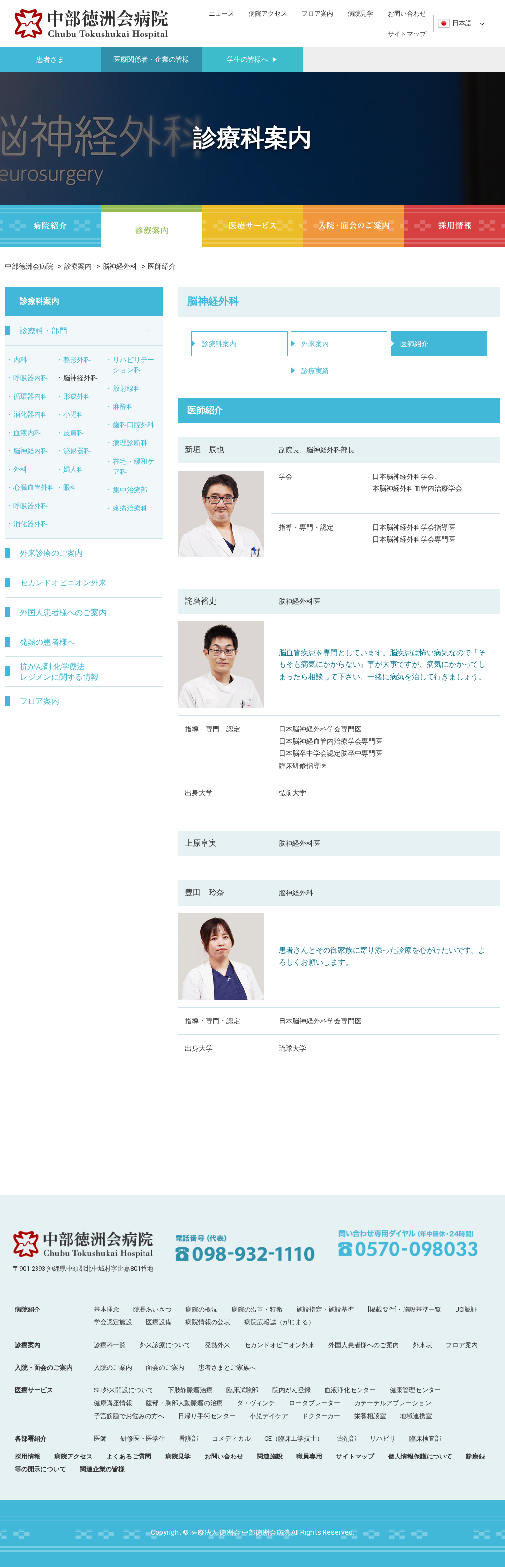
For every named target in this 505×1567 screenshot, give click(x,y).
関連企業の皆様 (102, 1469)
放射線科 (127, 388)
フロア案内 (317, 13)
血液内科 (27, 433)
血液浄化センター (350, 1390)
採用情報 (27, 1456)
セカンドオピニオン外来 (63, 582)
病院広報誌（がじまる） (279, 1322)
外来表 (422, 1344)
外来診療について (165, 1344)
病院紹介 (27, 1309)
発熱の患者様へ (47, 642)
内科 (20, 360)
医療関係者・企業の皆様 (151, 59)
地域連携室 (416, 1416)
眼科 (70, 487)
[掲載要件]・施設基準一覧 (404, 1309)
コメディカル (231, 1438)
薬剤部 (346, 1438)
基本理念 (106, 1309)
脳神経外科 (120, 266)
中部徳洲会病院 (29, 266)
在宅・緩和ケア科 (133, 466)
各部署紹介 (31, 1438)
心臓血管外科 (34, 487)
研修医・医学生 (142, 1438)
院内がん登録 (291, 1390)
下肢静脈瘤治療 (190, 1390)
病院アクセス (268, 13)
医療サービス (34, 1390)
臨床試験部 (242, 1390)
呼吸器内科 (30, 378)
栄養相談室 (370, 1416)
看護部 (188, 1438)
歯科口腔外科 (133, 425)
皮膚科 (73, 433)
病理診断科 (130, 443)
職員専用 (309, 1456)
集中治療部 (130, 490)
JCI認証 (466, 1309)
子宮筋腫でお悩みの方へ (129, 1416)
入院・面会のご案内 (43, 1367)
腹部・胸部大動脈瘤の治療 (184, 1403)
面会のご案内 (165, 1367)
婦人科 (73, 469)
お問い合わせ (407, 13)
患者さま (50, 59)
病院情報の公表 (207, 1322)
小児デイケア (269, 1416)
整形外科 (77, 360)
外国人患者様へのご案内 (63, 612)
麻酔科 (123, 406)
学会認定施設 (113, 1322)
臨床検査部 (425, 1438)
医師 (100, 1438)
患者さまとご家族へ (227, 1367)
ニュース (221, 13)
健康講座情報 (113, 1403)
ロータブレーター (314, 1403)
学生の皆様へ (252, 59)
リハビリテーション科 (133, 365)
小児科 (73, 414)
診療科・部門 (43, 330)
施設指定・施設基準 (325, 1309)
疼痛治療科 (130, 508)
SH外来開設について (124, 1390)
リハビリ (383, 1438)
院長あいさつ (152, 1309)
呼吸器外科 (30, 506)
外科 (20, 469)
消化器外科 (30, 524)
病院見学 (360, 13)
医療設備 (159, 1322)
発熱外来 (217, 1344)
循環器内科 (30, 396)
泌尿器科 (77, 451)
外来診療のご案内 (51, 553)
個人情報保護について (420, 1456)
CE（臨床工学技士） (293, 1438)
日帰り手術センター (207, 1416)
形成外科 (77, 396)
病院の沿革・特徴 (257, 1309)
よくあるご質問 (129, 1456)
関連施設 (270, 1456)
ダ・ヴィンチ (256, 1403)
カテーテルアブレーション (392, 1403)
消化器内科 (30, 414)
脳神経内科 (30, 451)
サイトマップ (407, 33)
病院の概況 (201, 1309)
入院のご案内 (113, 1367)
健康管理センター (415, 1390)
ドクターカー (321, 1416)
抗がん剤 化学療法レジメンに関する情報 (59, 672)
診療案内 (78, 266)
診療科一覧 (110, 1344)
